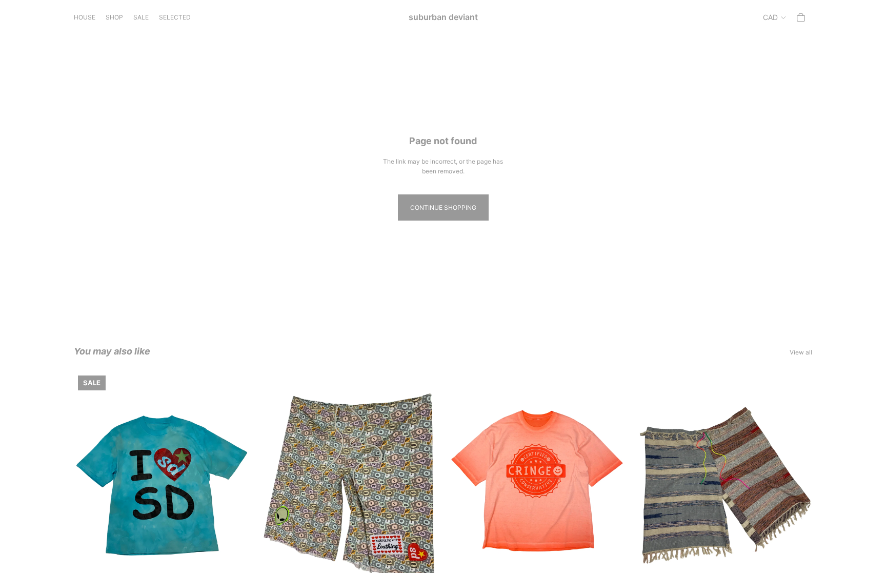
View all (801, 352)
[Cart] (801, 17)
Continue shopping (443, 207)
